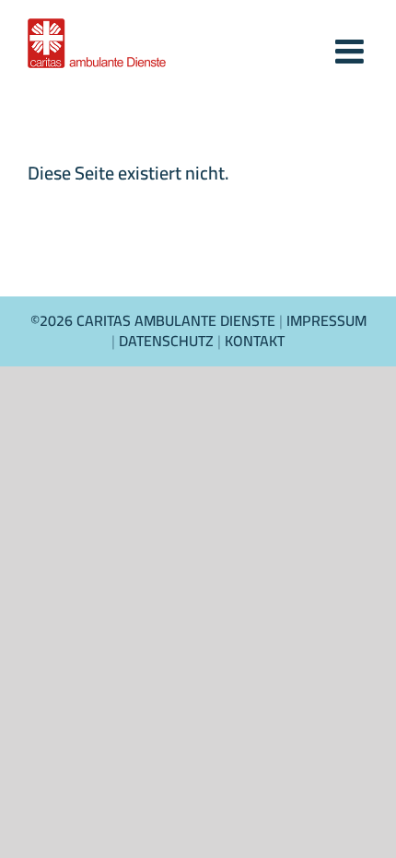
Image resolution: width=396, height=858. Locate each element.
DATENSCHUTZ (166, 340)
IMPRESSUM (326, 320)
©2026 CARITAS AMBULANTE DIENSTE (154, 320)
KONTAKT (255, 340)
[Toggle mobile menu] (351, 43)
